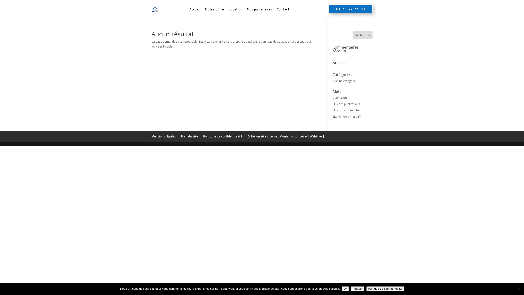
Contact (283, 9)
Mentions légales (163, 136)
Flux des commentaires (348, 110)
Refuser (357, 288)
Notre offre (214, 9)
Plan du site (189, 136)
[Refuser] (519, 289)
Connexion (340, 98)
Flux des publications (346, 104)
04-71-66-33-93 (351, 8)
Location (235, 9)
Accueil (194, 9)
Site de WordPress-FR (347, 116)
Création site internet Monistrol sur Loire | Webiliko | (285, 136)
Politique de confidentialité (222, 136)
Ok (345, 288)
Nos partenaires (259, 9)
